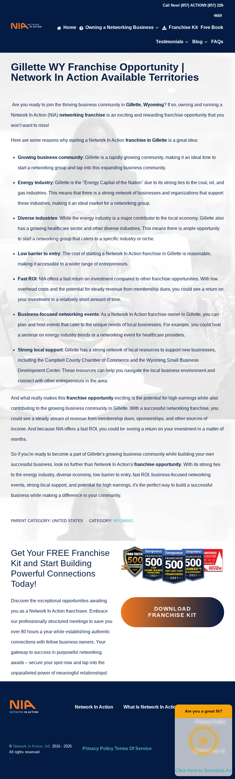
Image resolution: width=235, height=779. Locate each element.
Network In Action (94, 707)
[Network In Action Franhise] (24, 706)
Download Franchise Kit (172, 612)
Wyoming (123, 521)
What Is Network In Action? (153, 707)
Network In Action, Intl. (32, 746)
